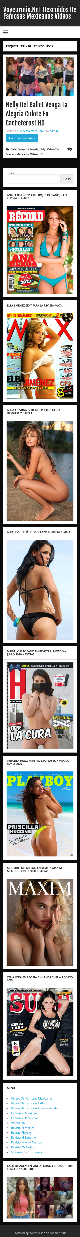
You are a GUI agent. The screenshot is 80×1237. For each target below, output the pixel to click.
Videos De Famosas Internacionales (35, 1108)
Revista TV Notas (22, 1147)
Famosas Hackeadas (24, 1118)
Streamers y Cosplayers (26, 1152)
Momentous (58, 1233)
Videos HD (36, 154)
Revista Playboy (21, 1132)
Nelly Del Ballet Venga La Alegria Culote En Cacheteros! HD (36, 114)
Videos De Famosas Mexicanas (32, 1098)
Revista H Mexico (22, 1128)
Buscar (11, 173)
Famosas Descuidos (24, 1113)
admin (54, 131)
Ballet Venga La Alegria (24, 149)
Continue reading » (22, 138)
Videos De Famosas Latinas (29, 1103)
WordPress (36, 1233)
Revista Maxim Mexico (26, 1142)
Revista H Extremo (23, 1137)
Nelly (43, 149)
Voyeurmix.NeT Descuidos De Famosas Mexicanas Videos (39, 13)
